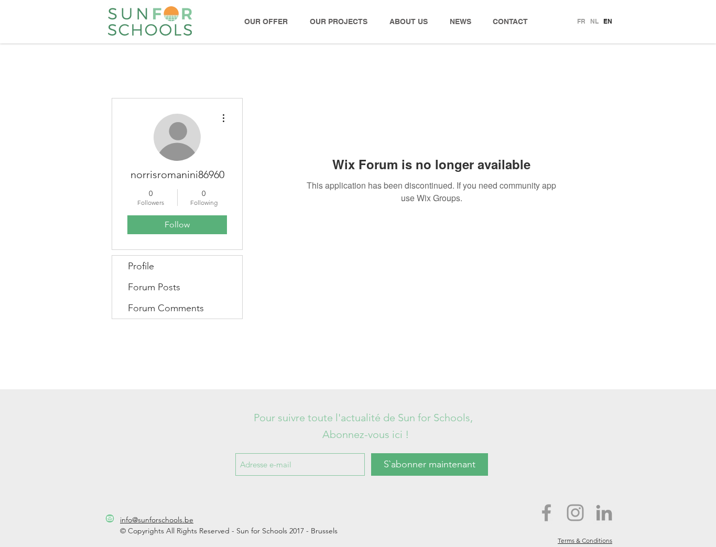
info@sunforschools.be (156, 519)
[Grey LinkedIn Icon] (604, 512)
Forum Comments (166, 308)
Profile (141, 266)
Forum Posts (154, 287)
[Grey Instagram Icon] (575, 512)
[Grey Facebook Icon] (546, 512)
